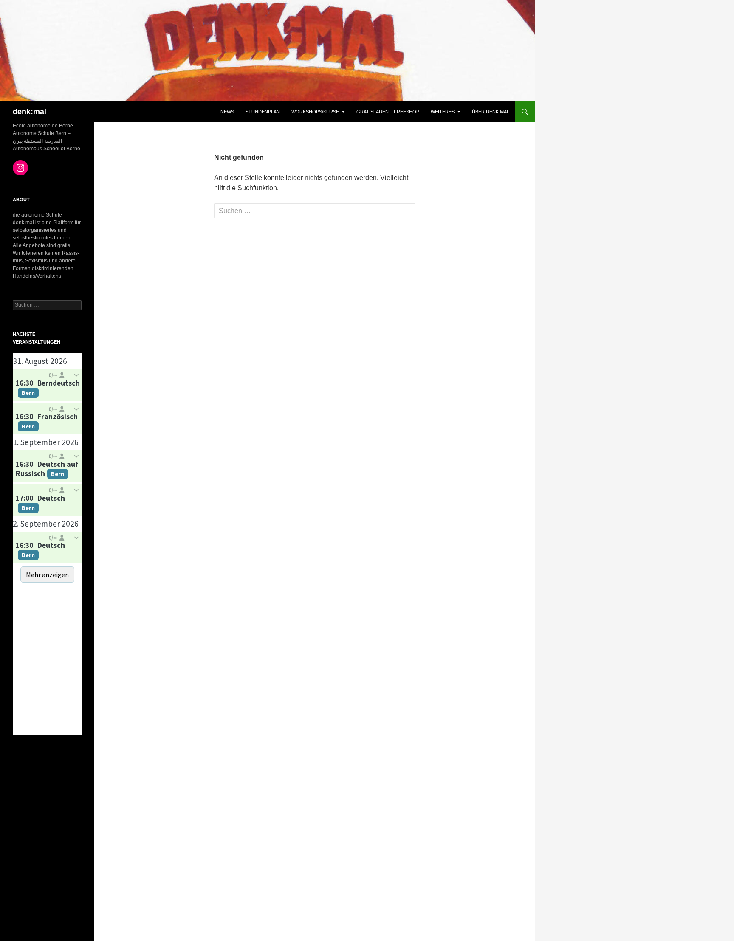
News (227, 111)
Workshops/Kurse (315, 111)
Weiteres (443, 111)
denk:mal (29, 111)
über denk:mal (490, 111)
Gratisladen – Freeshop (387, 111)
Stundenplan (263, 111)
